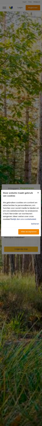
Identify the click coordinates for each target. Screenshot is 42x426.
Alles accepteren (29, 232)
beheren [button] (35, 224)
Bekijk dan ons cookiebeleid (24, 219)
